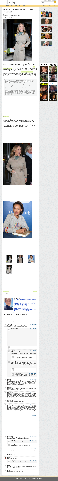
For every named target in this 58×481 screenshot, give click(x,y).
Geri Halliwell (13, 15)
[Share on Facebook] (3, 18)
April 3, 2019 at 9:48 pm (33, 460)
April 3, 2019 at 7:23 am (33, 324)
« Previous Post (6, 291)
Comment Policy (21, 478)
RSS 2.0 (25, 314)
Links (24, 5)
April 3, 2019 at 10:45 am (32, 440)
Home (17, 478)
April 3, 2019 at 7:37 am (33, 328)
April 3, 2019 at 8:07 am (33, 350)
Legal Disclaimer (39, 478)
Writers (49, 0)
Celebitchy (7, 15)
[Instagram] (46, 6)
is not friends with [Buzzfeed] (25, 309)
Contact (45, 0)
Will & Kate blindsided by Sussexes (46, 18)
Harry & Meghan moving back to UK (46, 11)
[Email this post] (11, 18)
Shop (16, 5)
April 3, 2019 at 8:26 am (33, 415)
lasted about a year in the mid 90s (27, 72)
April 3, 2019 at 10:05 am (33, 448)
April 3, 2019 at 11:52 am (33, 457)
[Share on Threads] (9, 18)
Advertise (54, 0)
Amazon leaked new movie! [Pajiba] (24, 302)
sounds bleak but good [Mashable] (12, 311)
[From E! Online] (6, 116)
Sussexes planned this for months (46, 25)
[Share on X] (5, 18)
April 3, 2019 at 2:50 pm (32, 373)
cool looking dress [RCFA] (22, 308)
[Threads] (49, 6)
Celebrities (7, 5)
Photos (19, 15)
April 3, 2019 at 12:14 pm (32, 368)
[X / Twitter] (44, 6)
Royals (12, 5)
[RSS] (54, 6)
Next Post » (35, 291)
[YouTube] (51, 6)
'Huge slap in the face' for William (46, 40)
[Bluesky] (43, 6)
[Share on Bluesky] (7, 18)
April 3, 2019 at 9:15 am (33, 436)
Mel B (16, 15)
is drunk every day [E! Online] (22, 310)
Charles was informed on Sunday (46, 32)
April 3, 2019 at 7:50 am (33, 404)
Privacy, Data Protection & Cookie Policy (30, 478)
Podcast (20, 5)
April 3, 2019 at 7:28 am (33, 379)
